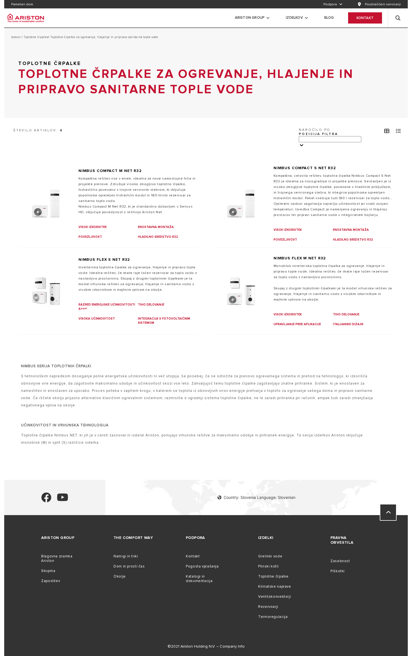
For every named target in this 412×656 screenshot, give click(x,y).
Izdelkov (294, 17)
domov (16, 37)
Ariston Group (250, 17)
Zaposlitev (50, 581)
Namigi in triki (126, 556)
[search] (398, 17)
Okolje (120, 576)
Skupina (48, 571)
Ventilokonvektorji (274, 596)
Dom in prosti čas (129, 566)
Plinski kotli (268, 566)
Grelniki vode (270, 556)
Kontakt (365, 18)
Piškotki (337, 571)
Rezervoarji (268, 606)
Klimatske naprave (274, 586)
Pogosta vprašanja (202, 566)
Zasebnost (340, 561)
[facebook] (46, 499)
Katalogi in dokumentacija (199, 578)
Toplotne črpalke (35, 37)
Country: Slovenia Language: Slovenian (259, 497)
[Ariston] (25, 17)
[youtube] (62, 499)
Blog (329, 17)
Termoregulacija (273, 617)
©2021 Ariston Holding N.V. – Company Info (206, 646)
